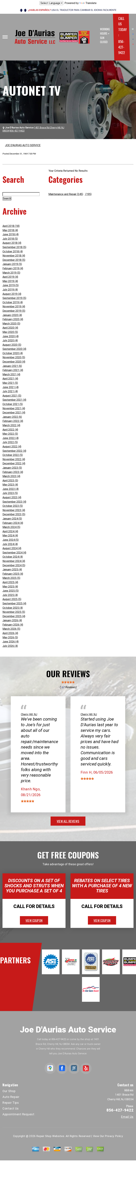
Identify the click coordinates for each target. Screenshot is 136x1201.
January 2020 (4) (12, 315)
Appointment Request (18, 1114)
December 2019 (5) (13, 310)
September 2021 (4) (14, 399)
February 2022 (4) (12, 421)
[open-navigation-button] (5, 36)
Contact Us (10, 1108)
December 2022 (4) (13, 463)
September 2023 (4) (14, 501)
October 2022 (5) (12, 455)
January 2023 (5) (12, 467)
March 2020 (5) (11, 323)
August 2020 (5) (11, 344)
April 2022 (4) (10, 429)
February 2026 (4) (12, 624)
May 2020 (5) (10, 332)
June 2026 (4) (10, 641)
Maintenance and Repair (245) (65, 194)
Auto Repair (10, 1097)
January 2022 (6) (12, 416)
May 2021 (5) (10, 382)
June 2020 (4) (10, 336)
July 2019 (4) (10, 289)
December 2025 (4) (13, 616)
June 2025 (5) (10, 590)
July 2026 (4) (10, 645)
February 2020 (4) (12, 319)
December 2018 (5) (13, 260)
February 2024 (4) (12, 523)
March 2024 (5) (11, 527)
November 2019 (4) (13, 306)
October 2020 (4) (12, 353)
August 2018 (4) (11, 242)
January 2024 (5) (12, 518)
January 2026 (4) (12, 620)
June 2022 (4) (10, 438)
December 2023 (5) (13, 514)
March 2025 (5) (11, 578)
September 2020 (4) (14, 349)
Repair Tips (10, 1102)
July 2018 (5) (10, 238)
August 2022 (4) (11, 446)
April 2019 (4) (10, 276)
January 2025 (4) (12, 569)
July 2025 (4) (10, 595)
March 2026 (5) (11, 628)
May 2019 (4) (10, 281)
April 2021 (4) (10, 378)
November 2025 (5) (13, 612)
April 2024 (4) (10, 531)
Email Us (127, 1116)
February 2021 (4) (12, 370)
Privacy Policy (114, 1136)
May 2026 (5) (10, 637)
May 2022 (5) (10, 433)
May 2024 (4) (10, 535)
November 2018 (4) (13, 255)
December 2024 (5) (13, 565)
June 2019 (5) (10, 285)
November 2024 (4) (13, 561)
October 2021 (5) (12, 404)
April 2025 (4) (10, 582)
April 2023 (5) (10, 480)
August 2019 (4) (11, 293)
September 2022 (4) (14, 450)
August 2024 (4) (11, 548)
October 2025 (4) (12, 607)
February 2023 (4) (12, 472)
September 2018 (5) (14, 247)
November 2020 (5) (13, 357)
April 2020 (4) (10, 327)
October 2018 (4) (12, 251)
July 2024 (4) (10, 544)
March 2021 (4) (11, 374)
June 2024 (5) (10, 539)
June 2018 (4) (10, 234)
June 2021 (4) (10, 387)
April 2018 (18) (11, 226)
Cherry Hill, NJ (29, 714)
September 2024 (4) (14, 552)
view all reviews (68, 821)
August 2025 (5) (11, 599)
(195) (88, 194)
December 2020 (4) (13, 361)
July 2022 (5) (10, 442)
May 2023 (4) (10, 484)
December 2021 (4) (13, 412)
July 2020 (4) (10, 340)
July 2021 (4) (10, 391)
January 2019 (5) (12, 264)
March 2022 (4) (11, 425)
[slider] (68, 682)
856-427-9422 (121, 47)
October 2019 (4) (12, 302)
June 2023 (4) (10, 489)
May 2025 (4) (10, 586)
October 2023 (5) (12, 505)
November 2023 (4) (13, 510)
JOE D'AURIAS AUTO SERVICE (22, 145)
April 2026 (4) (10, 633)
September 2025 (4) (14, 603)
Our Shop (9, 1091)
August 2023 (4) (11, 497)
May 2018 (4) (10, 230)
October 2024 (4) (12, 556)
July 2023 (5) (10, 493)
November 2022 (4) (13, 459)
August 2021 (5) (11, 395)
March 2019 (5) (11, 272)
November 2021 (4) (13, 408)
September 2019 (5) (14, 298)
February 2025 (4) (12, 573)
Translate (91, 3)
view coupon (34, 920)
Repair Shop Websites (50, 1136)
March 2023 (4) (11, 476)
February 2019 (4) (12, 268)
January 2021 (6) (12, 366)
